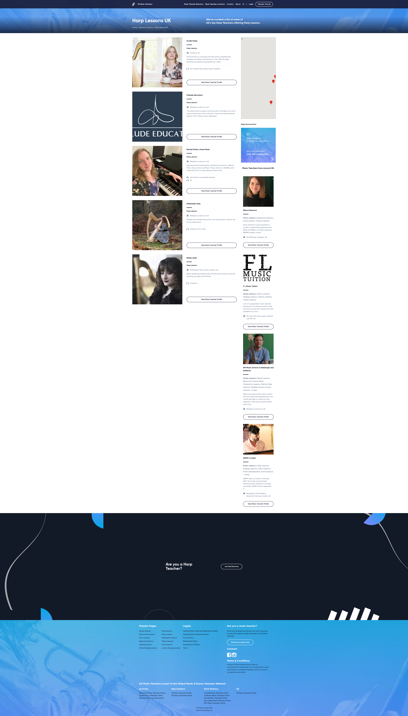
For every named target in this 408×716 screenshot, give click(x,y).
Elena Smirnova (250, 210)
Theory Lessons (167, 641)
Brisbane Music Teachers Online (151, 698)
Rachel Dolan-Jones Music (198, 149)
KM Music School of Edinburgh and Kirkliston (258, 369)
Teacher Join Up (264, 4)
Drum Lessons (144, 638)
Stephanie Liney (193, 204)
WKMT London (249, 458)
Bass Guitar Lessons (147, 634)
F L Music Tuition (250, 286)
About (238, 4)
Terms (185, 648)
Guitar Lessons (145, 631)
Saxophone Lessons (169, 638)
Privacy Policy (188, 638)
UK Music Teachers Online (246, 693)
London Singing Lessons (171, 648)
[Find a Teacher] (243, 4)
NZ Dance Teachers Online (182, 695)
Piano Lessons (167, 634)
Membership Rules (190, 641)
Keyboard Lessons (146, 641)
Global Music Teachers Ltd (204, 710)
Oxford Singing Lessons (148, 648)
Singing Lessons (145, 645)
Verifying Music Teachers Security (196, 634)
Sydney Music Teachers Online (151, 695)
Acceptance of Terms (191, 645)
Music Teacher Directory (193, 4)
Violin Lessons (167, 645)
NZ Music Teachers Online (181, 693)
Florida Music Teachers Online (215, 698)
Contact (230, 4)
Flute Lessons (167, 631)
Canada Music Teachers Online (216, 693)
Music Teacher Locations (215, 4)
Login (251, 4)
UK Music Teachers (145, 4)
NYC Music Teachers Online (214, 703)
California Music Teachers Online (217, 695)
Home (134, 27)
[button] (273, 82)
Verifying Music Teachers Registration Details (200, 631)
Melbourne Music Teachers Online (152, 693)
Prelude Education (195, 95)
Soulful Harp (192, 41)
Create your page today (240, 642)
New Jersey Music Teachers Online (217, 701)
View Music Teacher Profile (211, 82)
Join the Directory (232, 566)
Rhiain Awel (192, 258)
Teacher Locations (146, 27)
